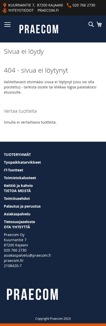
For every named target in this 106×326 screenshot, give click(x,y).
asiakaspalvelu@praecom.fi (27, 255)
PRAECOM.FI (48, 10)
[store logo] (38, 29)
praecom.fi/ (13, 260)
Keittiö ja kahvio (18, 185)
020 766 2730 (15, 250)
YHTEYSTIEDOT (21, 10)
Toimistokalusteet (20, 177)
